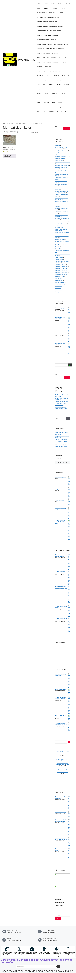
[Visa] (55, 650)
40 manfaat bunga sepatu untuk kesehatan (48, 35)
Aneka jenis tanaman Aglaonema (62, 162)
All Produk (57, 145)
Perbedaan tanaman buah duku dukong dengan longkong (51, 71)
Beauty (47, 93)
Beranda (53, 3)
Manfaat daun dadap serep (61, 272)
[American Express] (55, 646)
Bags (49, 98)
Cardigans (60, 107)
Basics (59, 84)
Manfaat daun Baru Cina (60, 264)
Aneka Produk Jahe (59, 239)
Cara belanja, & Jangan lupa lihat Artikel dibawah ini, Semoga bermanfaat (37, 961)
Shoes (55, 75)
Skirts (44, 84)
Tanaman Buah (58, 286)
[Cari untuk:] (60, 418)
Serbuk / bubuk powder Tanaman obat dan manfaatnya (69, 953)
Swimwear (66, 84)
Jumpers (45, 107)
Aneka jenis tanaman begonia (62, 165)
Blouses (60, 89)
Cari (56, 374)
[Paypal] (55, 652)
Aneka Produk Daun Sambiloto (62, 232)
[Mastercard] (55, 648)
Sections (55, 8)
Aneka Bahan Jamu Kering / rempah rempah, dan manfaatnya (56, 954)
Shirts (67, 89)
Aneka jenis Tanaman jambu (61, 221)
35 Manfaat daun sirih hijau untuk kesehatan (48, 57)
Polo (66, 111)
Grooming (59, 111)
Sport (53, 89)
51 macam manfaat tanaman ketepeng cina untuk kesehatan (52, 44)
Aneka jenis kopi (59, 160)
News (64, 57)
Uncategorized (58, 291)
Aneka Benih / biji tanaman (61, 150)
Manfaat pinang (58, 280)
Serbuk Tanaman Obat (60, 284)
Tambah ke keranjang (7, 156)
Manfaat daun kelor (59, 276)
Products (45, 8)
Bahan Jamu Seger (59, 244)
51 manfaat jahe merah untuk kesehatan (47, 21)
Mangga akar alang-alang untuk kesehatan (48, 17)
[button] (37, 116)
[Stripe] (55, 658)
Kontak (38, 8)
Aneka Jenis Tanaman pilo (61, 223)
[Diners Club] (55, 654)
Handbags (64, 75)
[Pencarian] (69, 742)
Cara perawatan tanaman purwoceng (46, 39)
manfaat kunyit (58, 278)
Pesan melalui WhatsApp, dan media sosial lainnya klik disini (37, 970)
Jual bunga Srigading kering (61, 401)
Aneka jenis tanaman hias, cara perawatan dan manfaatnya (7, 953)
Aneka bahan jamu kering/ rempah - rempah (21, 123)
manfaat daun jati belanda (61, 274)
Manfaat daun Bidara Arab (61, 268)
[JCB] (55, 660)
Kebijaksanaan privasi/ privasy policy (46, 12)
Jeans (38, 84)
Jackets (47, 80)
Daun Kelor (57, 246)
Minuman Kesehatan (59, 282)
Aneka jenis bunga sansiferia (61, 156)
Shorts (59, 80)
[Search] (70, 364)
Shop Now (64, 62)
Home (38, 3)
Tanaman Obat (58, 290)
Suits (66, 102)
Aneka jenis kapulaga (60, 158)
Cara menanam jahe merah (44, 66)
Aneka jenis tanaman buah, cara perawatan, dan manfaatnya (19, 953)
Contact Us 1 (62, 12)
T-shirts (52, 107)
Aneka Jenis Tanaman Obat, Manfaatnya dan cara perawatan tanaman (31, 954)
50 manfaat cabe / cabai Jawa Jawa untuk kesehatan (50, 48)
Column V (39, 80)
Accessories (40, 89)
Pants (53, 93)
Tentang (68, 3)
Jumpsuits (51, 84)
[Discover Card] (55, 656)
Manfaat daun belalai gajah (61, 266)
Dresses (39, 75)
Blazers (60, 102)
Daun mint (57, 248)
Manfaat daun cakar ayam (61, 270)
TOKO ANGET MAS (26, 60)
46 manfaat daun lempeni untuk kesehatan (48, 62)
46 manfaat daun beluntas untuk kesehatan (48, 53)
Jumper (66, 80)
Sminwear (46, 102)
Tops (53, 80)
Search (56, 126)
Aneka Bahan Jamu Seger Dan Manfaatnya (44, 953)
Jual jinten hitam (59, 257)
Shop (59, 3)
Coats (47, 75)
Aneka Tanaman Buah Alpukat (62, 241)
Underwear (39, 93)
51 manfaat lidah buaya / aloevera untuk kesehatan (50, 26)
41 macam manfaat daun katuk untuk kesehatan (49, 30)
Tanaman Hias (58, 288)
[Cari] (68, 418)
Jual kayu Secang (59, 259)
